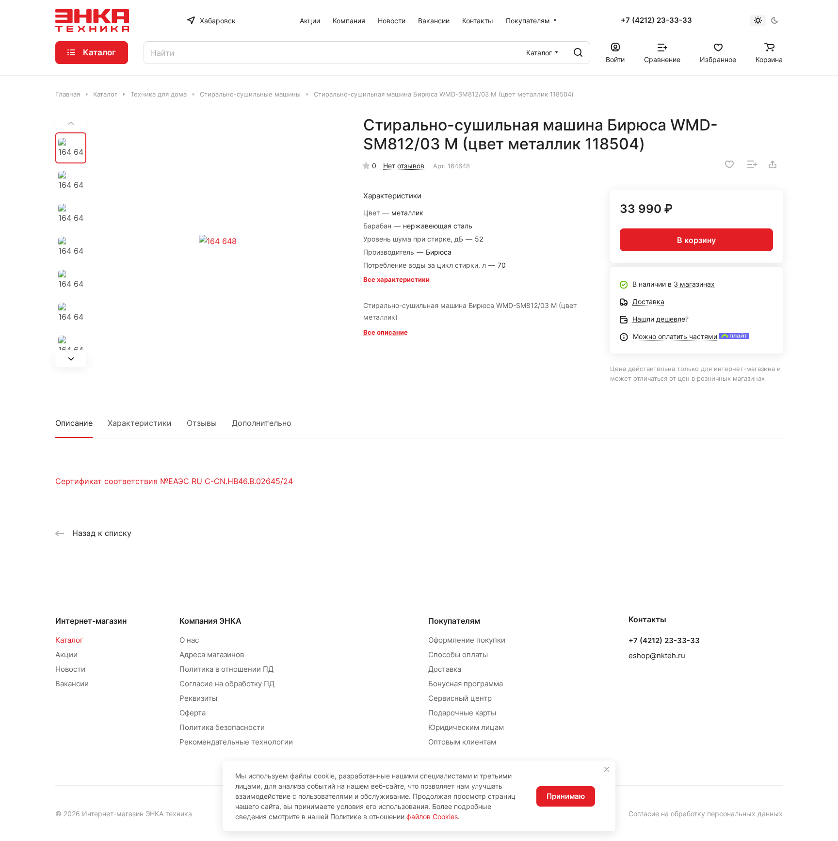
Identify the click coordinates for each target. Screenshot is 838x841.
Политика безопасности (222, 727)
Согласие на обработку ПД (226, 683)
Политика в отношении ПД (226, 669)
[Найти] (578, 52)
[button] (70, 359)
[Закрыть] (606, 769)
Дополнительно (261, 423)
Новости (70, 669)
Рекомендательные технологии (236, 741)
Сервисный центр (460, 698)
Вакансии (72, 683)
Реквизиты (198, 698)
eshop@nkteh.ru (656, 655)
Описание (74, 423)
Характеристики (140, 423)
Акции (66, 654)
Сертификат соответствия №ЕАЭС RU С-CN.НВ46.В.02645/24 (174, 481)
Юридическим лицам (466, 727)
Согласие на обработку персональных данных (705, 813)
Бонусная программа (465, 683)
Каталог (69, 640)
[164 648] (217, 241)
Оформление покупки (466, 640)
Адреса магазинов (211, 654)
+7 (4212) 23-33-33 (656, 20)
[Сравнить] (752, 164)
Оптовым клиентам (462, 741)
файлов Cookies (432, 816)
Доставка (444, 669)
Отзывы (202, 423)
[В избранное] (729, 164)
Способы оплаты (458, 654)
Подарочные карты (462, 712)
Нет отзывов (403, 166)
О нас (189, 640)
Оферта (192, 712)
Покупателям (454, 621)
